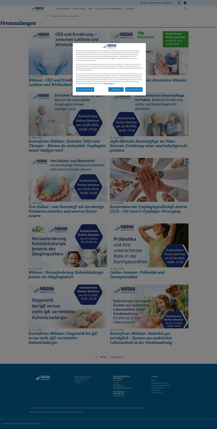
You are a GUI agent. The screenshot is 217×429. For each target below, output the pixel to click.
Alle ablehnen (116, 89)
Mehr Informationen (109, 83)
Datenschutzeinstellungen (85, 89)
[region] (109, 69)
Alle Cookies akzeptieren (134, 89)
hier (113, 58)
